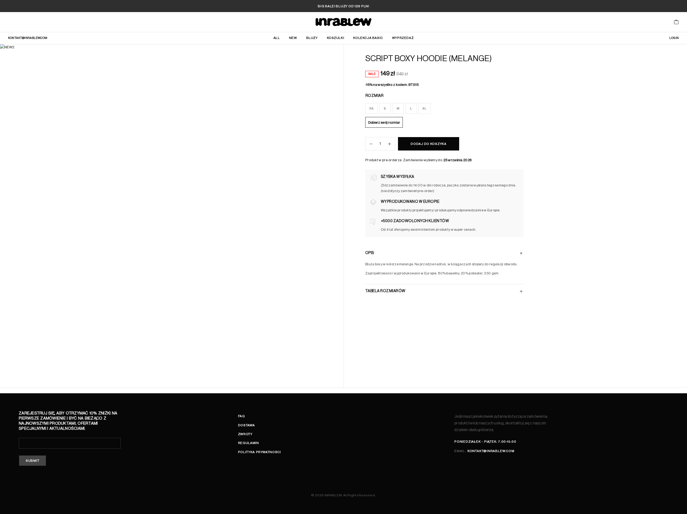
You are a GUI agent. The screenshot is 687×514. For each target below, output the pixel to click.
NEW (293, 37)
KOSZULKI (335, 37)
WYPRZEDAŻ (403, 37)
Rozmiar (374, 96)
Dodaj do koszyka (429, 143)
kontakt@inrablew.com (27, 37)
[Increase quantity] (391, 143)
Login (674, 37)
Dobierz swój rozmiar (384, 122)
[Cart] (676, 22)
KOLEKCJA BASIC (368, 37)
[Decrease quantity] (369, 143)
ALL (276, 37)
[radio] (372, 108)
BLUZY (312, 37)
